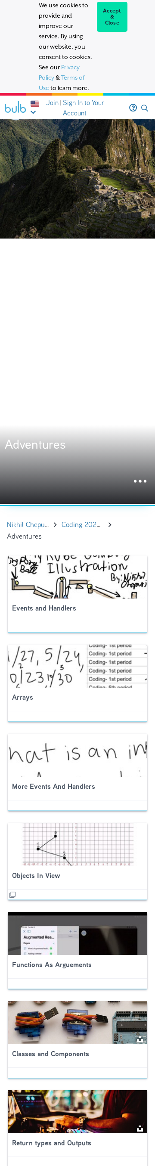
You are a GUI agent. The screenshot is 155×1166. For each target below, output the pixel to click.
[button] (144, 108)
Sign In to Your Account (83, 108)
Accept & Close (112, 17)
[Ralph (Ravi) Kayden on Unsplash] (140, 1128)
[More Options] (140, 481)
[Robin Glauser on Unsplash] (140, 1039)
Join (52, 103)
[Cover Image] (77, 311)
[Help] (133, 108)
